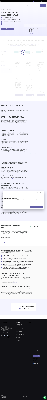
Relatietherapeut (18, 5)
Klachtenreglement (18, 396)
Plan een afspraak (43, 5)
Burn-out (23, 5)
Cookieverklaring (30, 396)
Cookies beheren (18, 340)
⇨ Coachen (18, 337)
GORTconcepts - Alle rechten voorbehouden (3, 396)
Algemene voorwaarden (25, 396)
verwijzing (15, 282)
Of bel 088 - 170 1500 (25, 308)
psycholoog (4, 107)
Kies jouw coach (36, 355)
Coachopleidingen (19, 325)
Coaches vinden (18, 327)
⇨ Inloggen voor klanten (20, 324)
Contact (37, 5)
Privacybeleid (12, 396)
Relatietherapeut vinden (20, 330)
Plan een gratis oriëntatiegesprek (7, 28)
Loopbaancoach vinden (19, 328)
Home (1, 9)
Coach (12, 5)
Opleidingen (28, 5)
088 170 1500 (44, 1)
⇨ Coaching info (18, 335)
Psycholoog (8, 5)
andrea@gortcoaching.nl (5, 242)
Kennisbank (18, 338)
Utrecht (8, 9)
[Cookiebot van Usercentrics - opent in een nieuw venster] (37, 192)
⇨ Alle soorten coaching (20, 334)
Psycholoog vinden (19, 331)
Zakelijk (32, 5)
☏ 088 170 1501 (20, 215)
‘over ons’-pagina (12, 178)
